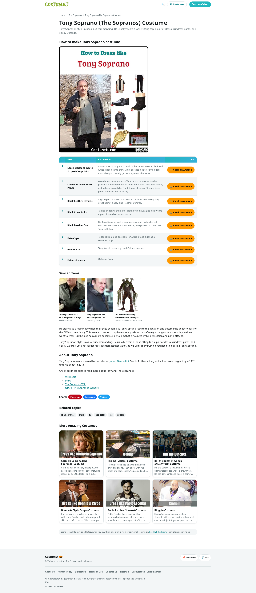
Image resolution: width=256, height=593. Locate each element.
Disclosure (80, 571)
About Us (50, 571)
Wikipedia (70, 377)
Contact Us (111, 571)
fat (111, 414)
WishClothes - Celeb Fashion (146, 571)
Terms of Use (96, 571)
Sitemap (124, 571)
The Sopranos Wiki (75, 384)
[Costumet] (56, 4)
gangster (100, 414)
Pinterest (75, 397)
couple (120, 414)
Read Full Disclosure (158, 532)
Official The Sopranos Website (82, 387)
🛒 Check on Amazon (181, 169)
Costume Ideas (200, 4)
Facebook (90, 397)
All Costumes (176, 4)
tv (90, 414)
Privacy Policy (65, 571)
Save (65, 51)
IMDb (68, 380)
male (81, 414)
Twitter (104, 397)
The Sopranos (75, 15)
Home (62, 15)
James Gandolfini (119, 361)
